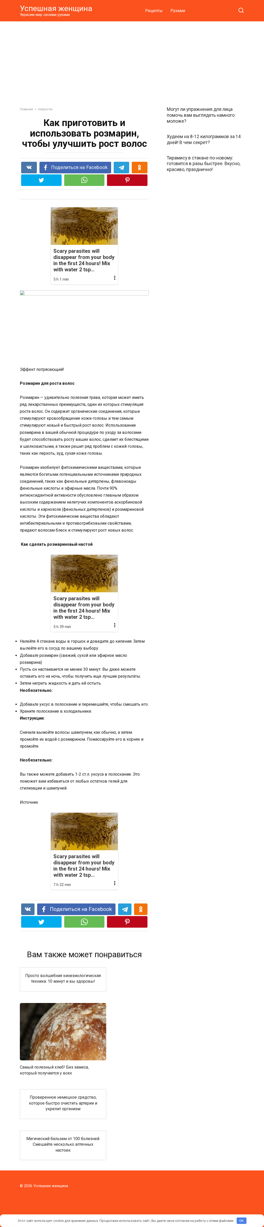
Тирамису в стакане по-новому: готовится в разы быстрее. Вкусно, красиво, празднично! (203, 163)
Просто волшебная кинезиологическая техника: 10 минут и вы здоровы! (63, 978)
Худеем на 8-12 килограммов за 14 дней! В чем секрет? (204, 139)
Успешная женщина (56, 8)
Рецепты (154, 10)
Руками (177, 10)
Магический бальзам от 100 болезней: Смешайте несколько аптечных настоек (63, 1144)
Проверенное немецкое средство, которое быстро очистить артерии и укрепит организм (63, 1103)
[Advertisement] (132, 60)
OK (241, 1221)
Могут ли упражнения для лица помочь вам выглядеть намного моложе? (201, 115)
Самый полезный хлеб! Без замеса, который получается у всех (54, 1070)
